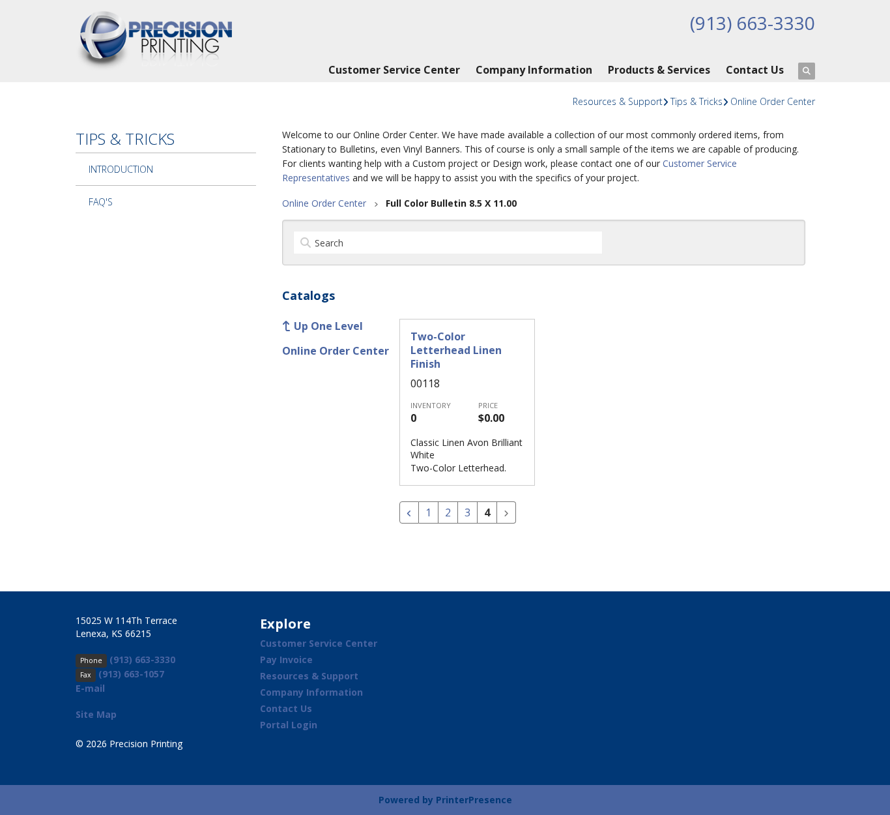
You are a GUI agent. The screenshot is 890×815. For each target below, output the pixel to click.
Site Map (96, 714)
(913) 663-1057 (131, 674)
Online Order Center (772, 101)
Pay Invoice (286, 659)
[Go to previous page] (409, 512)
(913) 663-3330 (752, 22)
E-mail (90, 688)
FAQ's (101, 202)
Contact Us (755, 70)
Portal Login (288, 725)
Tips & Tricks (696, 101)
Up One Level (328, 326)
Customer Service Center (394, 70)
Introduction (121, 169)
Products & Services (659, 70)
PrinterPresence (474, 799)
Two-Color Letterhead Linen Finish (456, 350)
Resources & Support (618, 101)
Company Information (534, 70)
